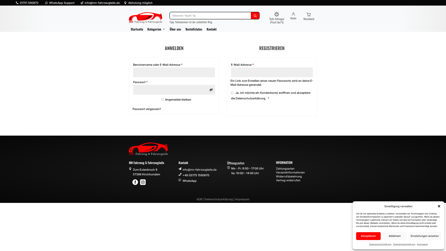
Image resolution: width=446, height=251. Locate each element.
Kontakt (212, 29)
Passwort (148, 82)
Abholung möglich (140, 3)
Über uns (175, 29)
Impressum (422, 244)
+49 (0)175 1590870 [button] (196, 175)
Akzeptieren (368, 236)
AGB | (200, 199)
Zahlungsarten (285, 168)
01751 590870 (29, 3)
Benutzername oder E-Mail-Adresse (165, 64)
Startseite (137, 29)
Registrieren (244, 107)
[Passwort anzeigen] (211, 90)
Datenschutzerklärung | (219, 199)
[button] (439, 206)
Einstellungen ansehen (425, 236)
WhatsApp (190, 180)
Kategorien (154, 29)
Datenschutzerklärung (380, 244)
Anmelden (145, 101)
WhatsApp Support (61, 3)
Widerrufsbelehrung (289, 176)
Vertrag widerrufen (288, 180)
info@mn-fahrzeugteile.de (200, 169)
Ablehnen (395, 236)
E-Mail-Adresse (250, 64)
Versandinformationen (290, 172)
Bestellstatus (194, 29)
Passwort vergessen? (147, 109)
